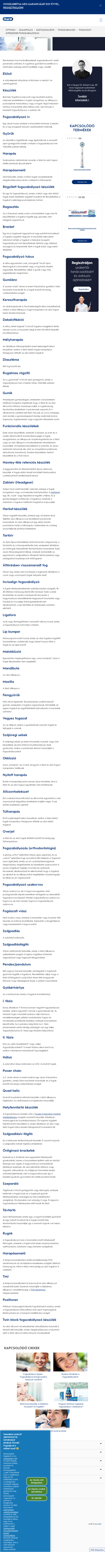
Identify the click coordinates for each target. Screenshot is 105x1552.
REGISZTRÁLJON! (13, 7)
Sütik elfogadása (97, 1550)
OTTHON (10, 30)
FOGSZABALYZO (66, 30)
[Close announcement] (100, 5)
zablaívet (55, 492)
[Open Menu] (101, 20)
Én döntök (37, 1498)
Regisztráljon (84, 289)
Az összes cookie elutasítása (36, 1490)
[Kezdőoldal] (8, 19)
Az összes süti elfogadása (37, 1481)
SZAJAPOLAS (26, 30)
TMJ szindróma (38, 1289)
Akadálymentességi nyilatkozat (19, 1519)
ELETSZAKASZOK (45, 30)
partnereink (8, 1459)
